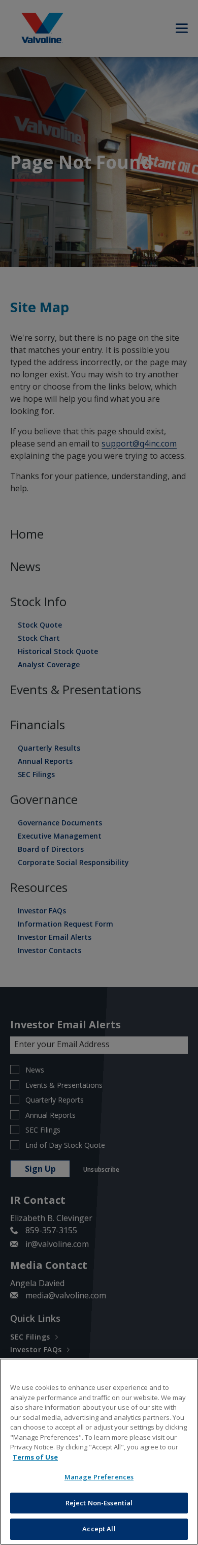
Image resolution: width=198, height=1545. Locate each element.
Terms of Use (35, 1457)
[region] (99, 1451)
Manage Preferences (99, 1476)
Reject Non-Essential (99, 1502)
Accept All (98, 1528)
